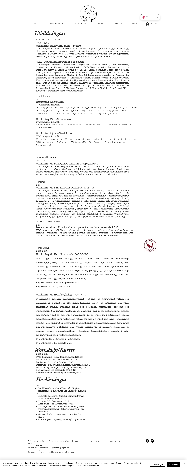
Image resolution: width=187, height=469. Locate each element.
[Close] (183, 464)
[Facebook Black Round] (147, 441)
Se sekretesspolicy (91, 465)
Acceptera (173, 464)
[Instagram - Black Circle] (152, 441)
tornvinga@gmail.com (112, 441)
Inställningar (158, 464)
